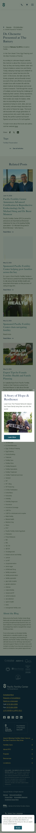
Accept (18, 828)
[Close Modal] (33, 390)
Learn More (12, 437)
